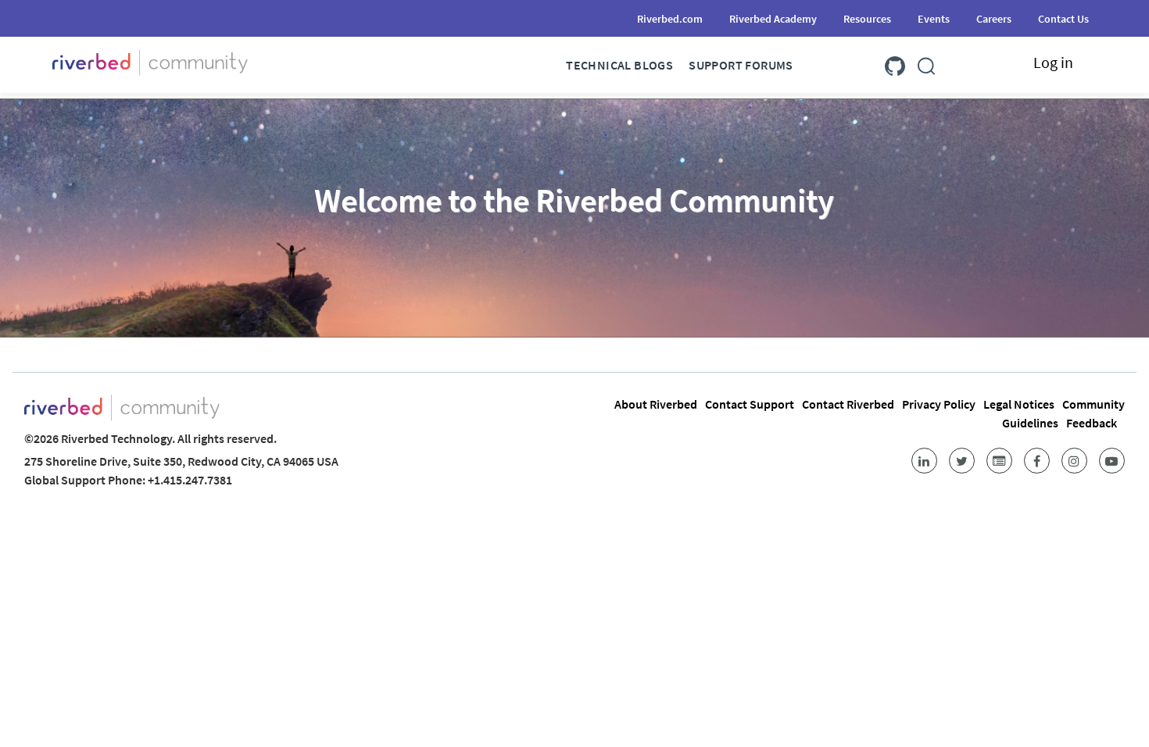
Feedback (1091, 423)
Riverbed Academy (773, 19)
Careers (993, 19)
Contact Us (1063, 19)
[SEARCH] (926, 63)
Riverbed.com (670, 19)
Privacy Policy (938, 404)
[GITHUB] (895, 63)
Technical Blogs (619, 65)
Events (934, 19)
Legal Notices (1018, 404)
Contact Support (749, 404)
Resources (867, 19)
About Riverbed (655, 404)
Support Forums (741, 65)
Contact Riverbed (848, 404)
